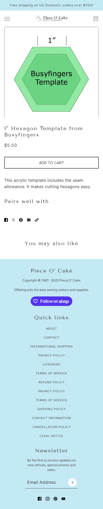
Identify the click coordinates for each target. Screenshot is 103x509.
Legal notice (51, 436)
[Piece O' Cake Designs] (51, 19)
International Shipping (51, 346)
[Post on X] (13, 220)
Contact (51, 337)
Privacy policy (51, 391)
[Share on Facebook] (6, 220)
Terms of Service (51, 373)
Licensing (51, 364)
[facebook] (40, 499)
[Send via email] (29, 220)
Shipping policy (51, 409)
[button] (37, 220)
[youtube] (63, 499)
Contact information (51, 418)
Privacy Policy (51, 355)
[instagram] (47, 499)
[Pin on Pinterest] (21, 220)
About (51, 328)
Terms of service (51, 400)
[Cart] (96, 19)
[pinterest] (55, 499)
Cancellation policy (51, 427)
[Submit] (72, 482)
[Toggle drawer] (7, 19)
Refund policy (52, 382)
